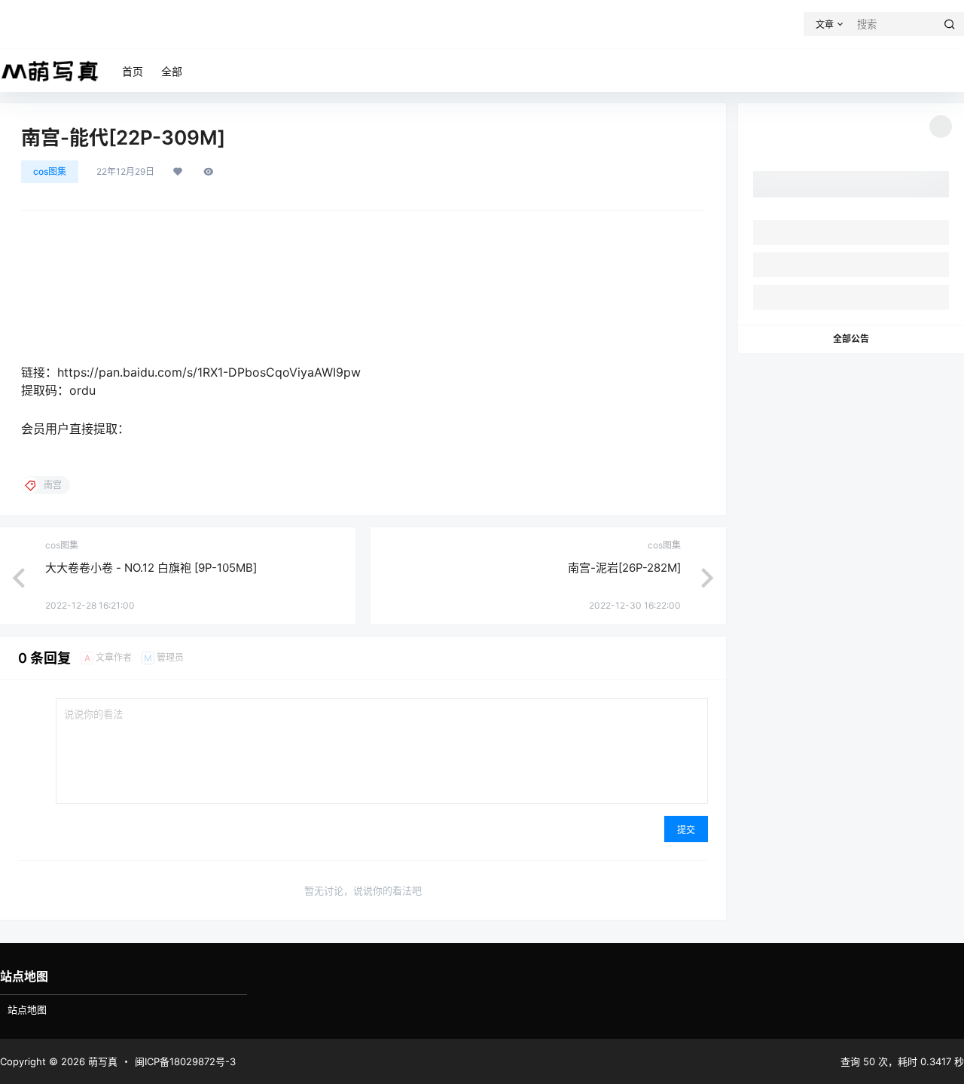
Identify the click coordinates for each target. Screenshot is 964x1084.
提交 (686, 829)
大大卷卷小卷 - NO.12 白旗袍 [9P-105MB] (151, 567)
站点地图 (27, 1009)
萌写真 (101, 1061)
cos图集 (49, 171)
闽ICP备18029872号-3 (185, 1061)
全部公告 (851, 338)
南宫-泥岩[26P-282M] (624, 567)
